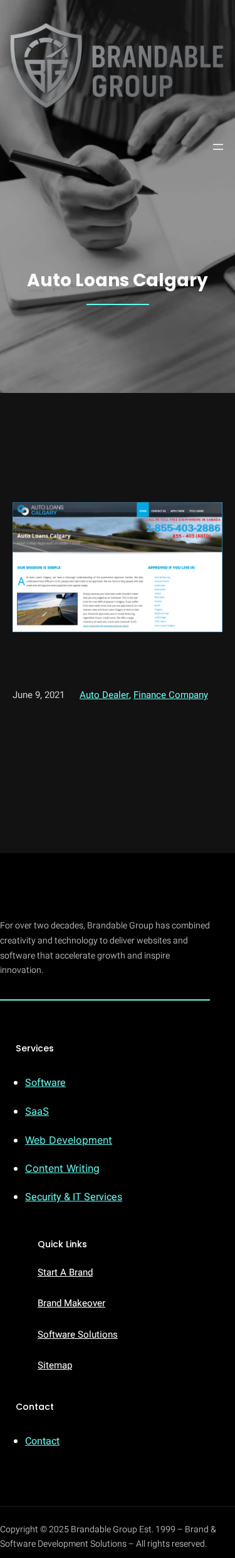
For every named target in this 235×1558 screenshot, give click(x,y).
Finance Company (170, 695)
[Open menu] (218, 146)
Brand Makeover (71, 1303)
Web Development (68, 1140)
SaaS (37, 1111)
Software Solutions (78, 1334)
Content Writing (62, 1168)
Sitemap (55, 1365)
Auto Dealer (104, 695)
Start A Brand (65, 1272)
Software (45, 1082)
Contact (42, 1441)
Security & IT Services (73, 1197)
